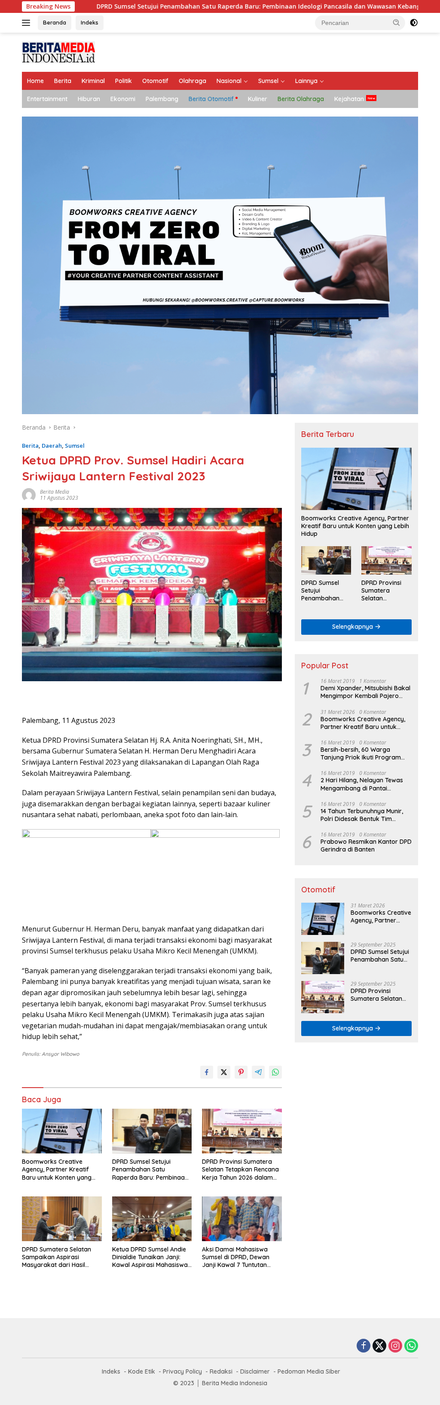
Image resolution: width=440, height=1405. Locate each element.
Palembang (162, 99)
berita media (54, 491)
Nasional (229, 81)
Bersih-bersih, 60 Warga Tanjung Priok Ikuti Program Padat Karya (361, 753)
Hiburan (89, 99)
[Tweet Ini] (223, 1072)
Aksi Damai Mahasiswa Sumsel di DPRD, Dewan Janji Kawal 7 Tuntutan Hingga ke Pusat (235, 1257)
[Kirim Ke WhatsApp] (275, 1072)
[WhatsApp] (411, 1346)
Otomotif (155, 81)
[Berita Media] (58, 51)
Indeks (89, 22)
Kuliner (257, 99)
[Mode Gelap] (413, 22)
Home (35, 81)
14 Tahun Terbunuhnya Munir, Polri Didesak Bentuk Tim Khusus (362, 815)
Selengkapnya (353, 626)
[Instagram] (395, 1346)
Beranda (54, 22)
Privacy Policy (182, 1371)
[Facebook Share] (206, 1072)
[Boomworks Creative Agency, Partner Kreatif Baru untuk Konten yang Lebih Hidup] (62, 1131)
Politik (123, 81)
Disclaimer (255, 1371)
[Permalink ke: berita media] (29, 494)
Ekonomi (122, 99)
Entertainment (47, 99)
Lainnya (306, 81)
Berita (62, 81)
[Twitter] (379, 1346)
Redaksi (221, 1371)
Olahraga (192, 81)
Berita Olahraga (301, 99)
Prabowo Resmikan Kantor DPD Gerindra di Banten (366, 845)
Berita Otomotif (211, 99)
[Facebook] (363, 1346)
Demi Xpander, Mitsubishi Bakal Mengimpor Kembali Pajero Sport (365, 692)
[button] (396, 22)
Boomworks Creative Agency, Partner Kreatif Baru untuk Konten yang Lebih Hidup (57, 1169)
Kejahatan (349, 99)
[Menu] (28, 22)
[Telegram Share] (258, 1072)
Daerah (52, 445)
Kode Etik (141, 1371)
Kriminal (93, 81)
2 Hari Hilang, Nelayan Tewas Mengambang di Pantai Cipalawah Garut (362, 784)
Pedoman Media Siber (309, 1371)
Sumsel (268, 81)
